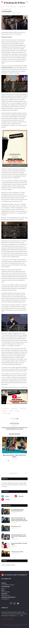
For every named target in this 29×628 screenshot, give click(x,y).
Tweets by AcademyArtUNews (8, 565)
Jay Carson (4, 410)
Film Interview (5, 408)
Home (2, 6)
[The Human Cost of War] (5, 554)
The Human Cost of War (17, 551)
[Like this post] (11, 418)
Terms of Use (11, 625)
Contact (18, 615)
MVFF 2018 (17, 410)
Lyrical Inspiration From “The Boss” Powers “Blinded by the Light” (18, 536)
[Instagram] (14, 603)
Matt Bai (11, 410)
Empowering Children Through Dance (19, 544)
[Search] (27, 2)
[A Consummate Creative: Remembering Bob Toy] (5, 511)
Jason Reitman (23, 408)
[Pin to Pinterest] (16, 418)
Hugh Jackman (14, 408)
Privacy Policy (17, 625)
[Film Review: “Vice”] (5, 528)
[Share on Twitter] (14, 418)
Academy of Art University (7, 619)
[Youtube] (18, 603)
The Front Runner (6, 413)
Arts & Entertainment (11, 6)
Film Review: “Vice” (16, 526)
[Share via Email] (17, 418)
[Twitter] (11, 603)
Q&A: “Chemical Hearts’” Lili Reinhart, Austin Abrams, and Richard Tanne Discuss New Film (19, 519)
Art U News (8, 12)
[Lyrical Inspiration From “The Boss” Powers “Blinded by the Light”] (5, 537)
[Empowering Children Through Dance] (5, 545)
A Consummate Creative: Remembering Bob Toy (17, 510)
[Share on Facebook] (13, 418)
